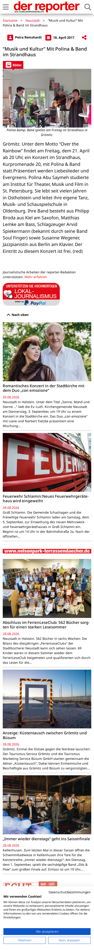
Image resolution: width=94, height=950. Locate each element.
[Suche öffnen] (88, 7)
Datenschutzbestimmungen (70, 892)
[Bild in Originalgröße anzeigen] (47, 98)
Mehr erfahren (35, 277)
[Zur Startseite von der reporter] (46, 7)
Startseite (10, 20)
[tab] (13, 65)
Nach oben (20, 314)
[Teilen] (84, 38)
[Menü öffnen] (5, 7)
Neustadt (33, 20)
